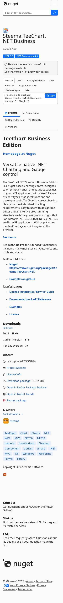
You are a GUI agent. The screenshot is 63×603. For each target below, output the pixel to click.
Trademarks (25, 589)
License (14, 314)
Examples (15, 307)
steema (14, 421)
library (21, 459)
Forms (9, 459)
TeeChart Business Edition (26, 141)
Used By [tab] (36, 119)
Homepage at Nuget (19, 153)
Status (8, 518)
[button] (50, 95)
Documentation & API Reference (30, 299)
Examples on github (22, 279)
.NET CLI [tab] (9, 80)
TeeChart (10, 433)
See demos (9, 237)
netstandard (26, 443)
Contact (9, 502)
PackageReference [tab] (36, 80)
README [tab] (12, 113)
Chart (23, 433)
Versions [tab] (12, 126)
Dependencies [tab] (16, 119)
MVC (17, 438)
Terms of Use (44, 581)
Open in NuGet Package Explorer (27, 387)
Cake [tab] (27, 90)
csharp (41, 448)
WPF (7, 438)
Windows (28, 453)
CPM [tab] (51, 80)
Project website (16, 368)
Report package (16, 400)
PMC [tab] (20, 80)
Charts (36, 433)
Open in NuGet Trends (20, 394)
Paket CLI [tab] (9, 85)
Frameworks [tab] (32, 113)
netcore (9, 443)
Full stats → (9, 327)
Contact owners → (13, 414)
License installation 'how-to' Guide (31, 292)
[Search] (54, 13)
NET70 (41, 438)
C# (16, 453)
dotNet (28, 448)
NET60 (29, 438)
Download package (18, 381)
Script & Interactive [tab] (28, 85)
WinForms (45, 453)
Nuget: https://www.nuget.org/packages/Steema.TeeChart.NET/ (33, 267)
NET (46, 433)
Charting (44, 443)
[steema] (6, 421)
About (30, 581)
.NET (52, 448)
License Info (14, 374)
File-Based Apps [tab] (12, 90)
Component (12, 448)
